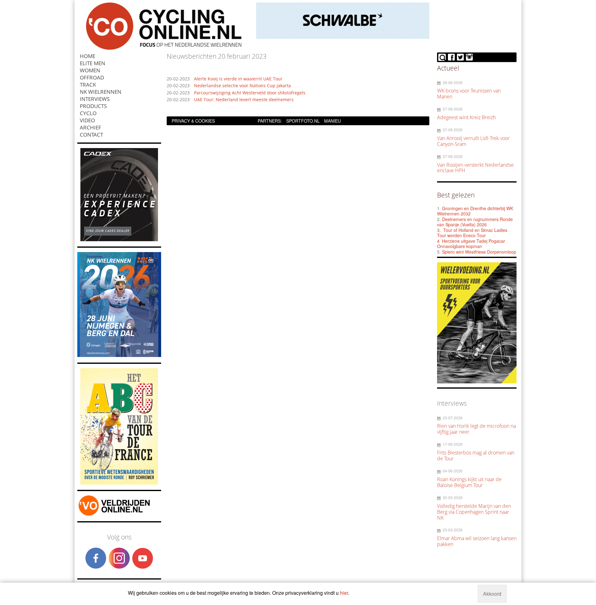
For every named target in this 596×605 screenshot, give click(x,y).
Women (90, 70)
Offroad (92, 77)
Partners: (270, 121)
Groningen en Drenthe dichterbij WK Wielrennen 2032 (475, 211)
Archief (90, 127)
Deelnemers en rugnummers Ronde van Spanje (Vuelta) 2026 (475, 222)
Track (88, 84)
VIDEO (87, 120)
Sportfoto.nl (303, 121)
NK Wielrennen (100, 91)
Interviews (95, 98)
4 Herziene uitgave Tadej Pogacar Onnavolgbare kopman (471, 244)
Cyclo (88, 113)
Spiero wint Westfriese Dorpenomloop (479, 252)
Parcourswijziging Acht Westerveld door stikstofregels (249, 93)
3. (439, 230)
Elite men (92, 63)
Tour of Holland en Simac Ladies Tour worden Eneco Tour (472, 233)
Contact (91, 134)
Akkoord (492, 593)
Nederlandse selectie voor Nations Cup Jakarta (242, 85)
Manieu (332, 121)
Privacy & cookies (193, 121)
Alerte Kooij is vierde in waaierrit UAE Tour (238, 79)
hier (344, 592)
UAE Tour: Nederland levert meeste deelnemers (244, 99)
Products (93, 106)
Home (87, 56)
